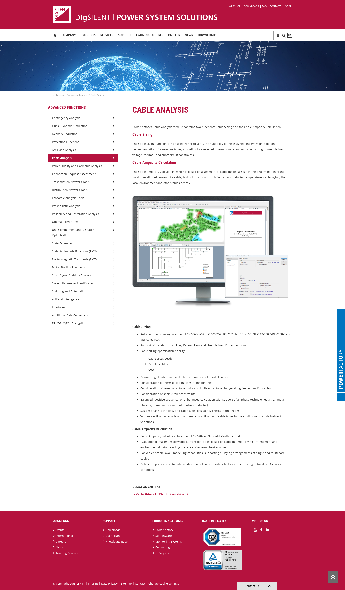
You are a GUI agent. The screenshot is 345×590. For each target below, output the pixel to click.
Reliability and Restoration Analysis (75, 214)
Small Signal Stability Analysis (72, 275)
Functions (61, 94)
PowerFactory (164, 530)
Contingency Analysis (66, 118)
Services (106, 35)
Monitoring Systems (168, 541)
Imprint (93, 583)
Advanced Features (78, 94)
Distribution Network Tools (70, 190)
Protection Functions (65, 142)
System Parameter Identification (73, 283)
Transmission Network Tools (71, 182)
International (64, 536)
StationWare (163, 536)
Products (88, 35)
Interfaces (58, 307)
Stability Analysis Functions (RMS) (74, 251)
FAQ (264, 6)
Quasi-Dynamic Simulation (69, 126)
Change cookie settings (163, 583)
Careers (174, 35)
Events (60, 530)
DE (289, 35)
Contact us (259, 586)
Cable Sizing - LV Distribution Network (162, 494)
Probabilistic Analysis (66, 206)
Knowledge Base (117, 541)
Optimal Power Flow (65, 222)
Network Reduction (64, 134)
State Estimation (63, 243)
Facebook (261, 530)
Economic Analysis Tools (68, 198)
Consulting (162, 547)
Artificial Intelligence (65, 299)
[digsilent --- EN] (175, 14)
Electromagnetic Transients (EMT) (74, 259)
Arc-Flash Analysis (64, 150)
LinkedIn (267, 530)
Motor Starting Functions (68, 267)
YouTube (255, 530)
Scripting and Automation (69, 291)
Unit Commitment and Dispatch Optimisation (73, 232)
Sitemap (126, 583)
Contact (275, 6)
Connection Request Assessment (74, 174)
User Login (113, 536)
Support (124, 35)
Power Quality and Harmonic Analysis (77, 166)
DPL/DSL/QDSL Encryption (69, 323)
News (189, 35)
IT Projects (162, 553)
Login (287, 6)
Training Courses (149, 35)
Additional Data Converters (70, 315)
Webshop (235, 6)
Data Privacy (109, 583)
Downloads (251, 6)
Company (68, 35)
